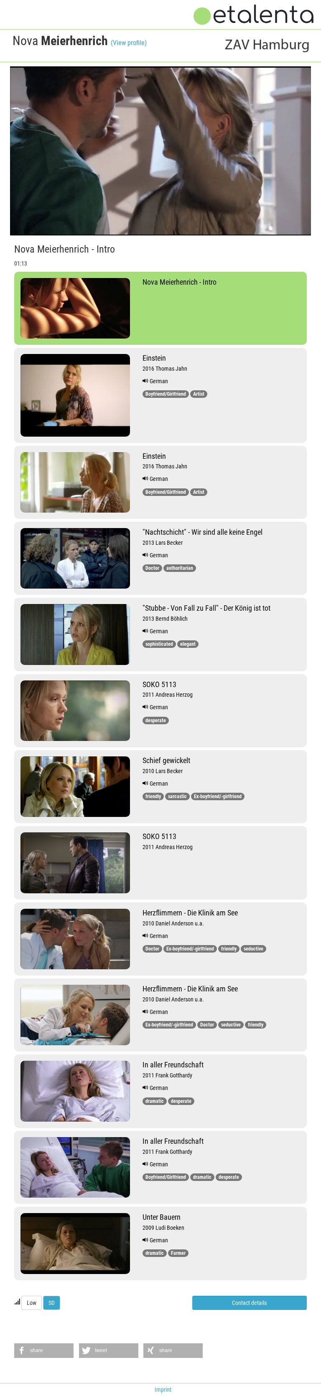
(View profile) (129, 43)
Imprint (163, 1389)
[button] (44, 1350)
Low (31, 1302)
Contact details (249, 1302)
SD (51, 1302)
